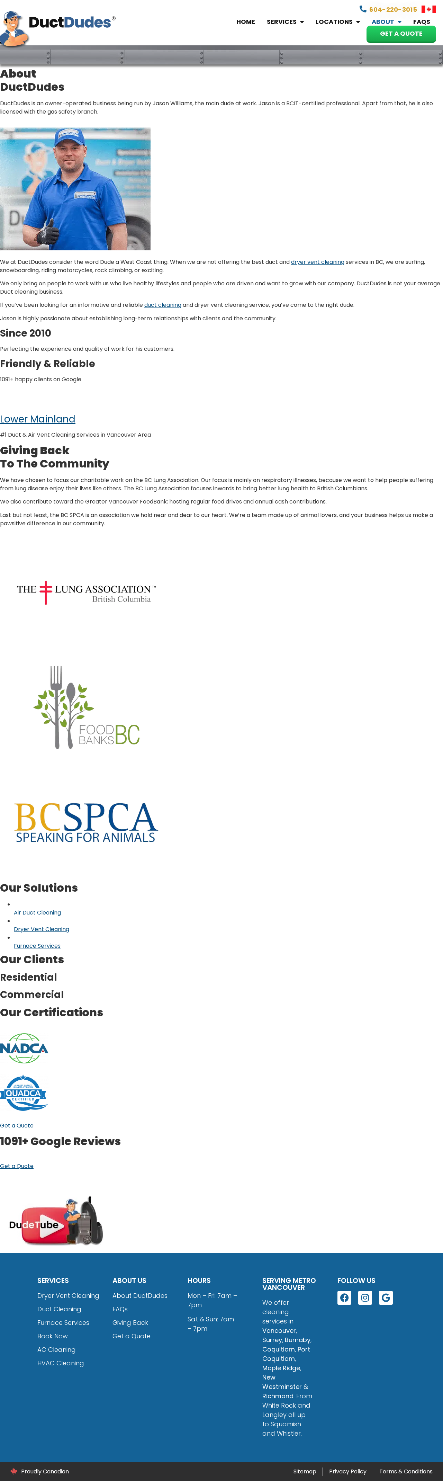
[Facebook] (344, 1298)
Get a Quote (401, 33)
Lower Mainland (37, 419)
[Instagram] (365, 1298)
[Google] (386, 1298)
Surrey (272, 1340)
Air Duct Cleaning (37, 913)
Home (245, 22)
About (383, 22)
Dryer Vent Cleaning (41, 929)
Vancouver (279, 1330)
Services (282, 22)
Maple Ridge (281, 1368)
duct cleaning (162, 305)
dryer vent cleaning (317, 262)
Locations (334, 22)
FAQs (421, 22)
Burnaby (297, 1340)
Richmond (277, 1396)
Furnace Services (37, 946)
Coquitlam (278, 1349)
